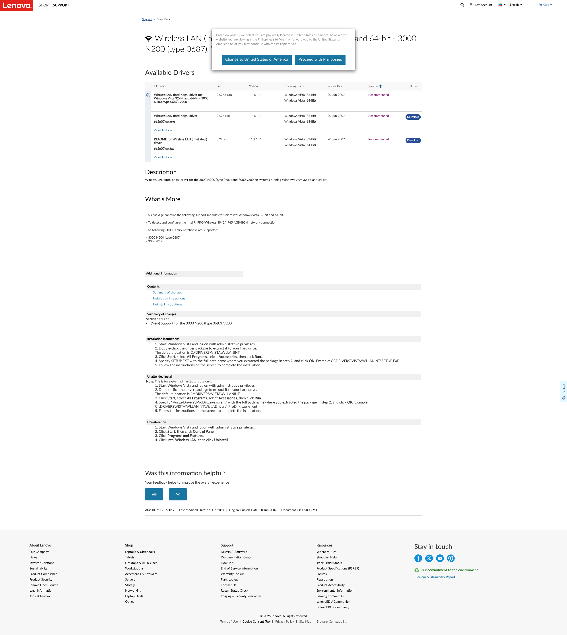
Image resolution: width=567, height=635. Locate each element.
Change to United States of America (256, 60)
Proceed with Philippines (320, 60)
